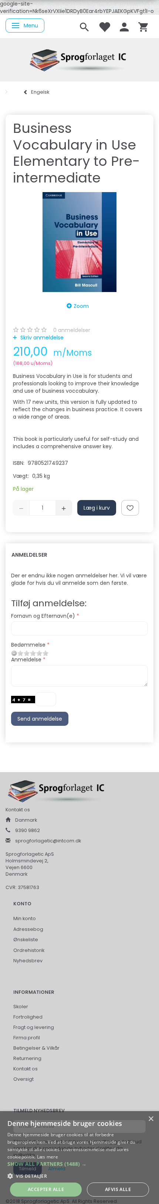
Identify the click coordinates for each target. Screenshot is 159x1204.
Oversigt (23, 1079)
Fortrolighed (28, 1017)
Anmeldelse (26, 659)
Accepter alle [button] (46, 1189)
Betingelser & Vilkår (36, 1048)
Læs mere (47, 1157)
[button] (79, 1164)
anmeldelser (71, 330)
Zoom (81, 306)
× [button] (150, 1119)
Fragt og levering (33, 1027)
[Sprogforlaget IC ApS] (79, 59)
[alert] (79, 1157)
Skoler (20, 1006)
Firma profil (26, 1037)
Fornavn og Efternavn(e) (43, 616)
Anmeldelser (29, 555)
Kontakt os (25, 1069)
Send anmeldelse (39, 718)
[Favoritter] (104, 26)
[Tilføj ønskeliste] (130, 508)
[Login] (124, 26)
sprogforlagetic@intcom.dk (48, 841)
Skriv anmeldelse (41, 337)
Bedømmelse (28, 644)
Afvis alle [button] (118, 1189)
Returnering (27, 1058)
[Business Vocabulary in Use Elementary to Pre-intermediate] (79, 242)
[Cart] (143, 26)
